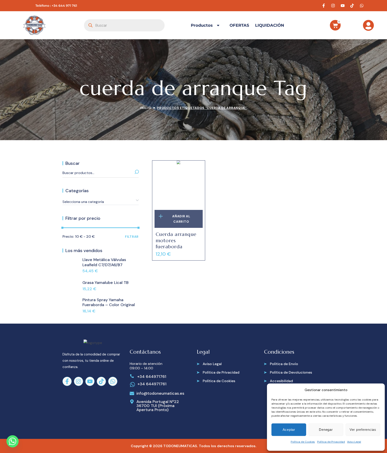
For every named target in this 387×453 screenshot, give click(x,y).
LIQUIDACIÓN (269, 25)
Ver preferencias (363, 429)
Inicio (145, 108)
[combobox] (100, 200)
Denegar (326, 429)
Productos (202, 25)
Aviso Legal (354, 442)
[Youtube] (90, 381)
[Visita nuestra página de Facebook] (324, 6)
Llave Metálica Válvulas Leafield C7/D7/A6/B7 (104, 262)
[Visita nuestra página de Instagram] (334, 6)
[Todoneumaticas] (34, 25)
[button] (209, 364)
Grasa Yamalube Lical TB (105, 282)
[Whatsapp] (112, 381)
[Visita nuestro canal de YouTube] (343, 6)
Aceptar (289, 429)
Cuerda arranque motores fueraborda (176, 240)
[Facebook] (67, 381)
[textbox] (100, 202)
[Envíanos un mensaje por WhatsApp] (362, 6)
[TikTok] (101, 381)
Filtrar (132, 237)
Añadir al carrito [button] (181, 219)
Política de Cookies (303, 442)
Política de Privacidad (331, 442)
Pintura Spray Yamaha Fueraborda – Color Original (108, 302)
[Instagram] (78, 381)
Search (135, 173)
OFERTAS (239, 25)
